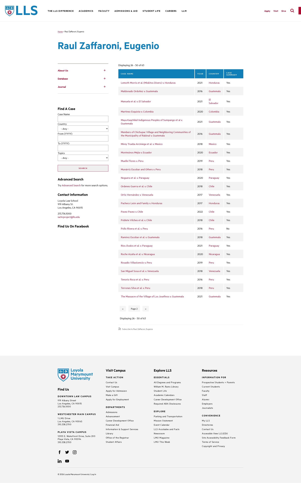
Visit (275, 10)
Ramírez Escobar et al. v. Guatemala (140, 237)
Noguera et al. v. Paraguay (135, 177)
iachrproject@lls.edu (69, 217)
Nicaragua (214, 254)
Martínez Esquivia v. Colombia (137, 111)
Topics (61, 153)
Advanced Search (71, 185)
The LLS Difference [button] (61, 10)
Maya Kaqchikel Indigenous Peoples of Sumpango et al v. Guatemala (151, 121)
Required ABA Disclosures (167, 403)
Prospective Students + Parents (218, 382)
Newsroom (159, 433)
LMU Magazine (161, 437)
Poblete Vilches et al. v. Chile (136, 220)
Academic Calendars (164, 394)
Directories (207, 424)
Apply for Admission (116, 390)
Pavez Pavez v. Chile (132, 211)
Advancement (113, 416)
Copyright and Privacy (213, 445)
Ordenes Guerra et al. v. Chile (136, 186)
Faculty (205, 390)
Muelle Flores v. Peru (132, 160)
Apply (267, 10)
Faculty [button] (104, 10)
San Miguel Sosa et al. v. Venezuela (140, 271)
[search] (292, 10)
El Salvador (213, 101)
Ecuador (213, 152)
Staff (204, 394)
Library (109, 433)
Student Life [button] (151, 10)
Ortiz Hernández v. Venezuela (137, 194)
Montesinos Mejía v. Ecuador (136, 152)
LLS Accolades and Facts (167, 429)
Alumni (205, 399)
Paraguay (214, 177)
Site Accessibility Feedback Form (218, 437)
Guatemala (215, 91)
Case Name (64, 114)
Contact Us (111, 382)
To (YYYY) (63, 143)
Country (62, 123)
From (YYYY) (65, 133)
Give (283, 10)
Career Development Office (120, 420)
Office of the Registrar (117, 437)
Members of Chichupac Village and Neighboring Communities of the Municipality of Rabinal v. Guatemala (156, 133)
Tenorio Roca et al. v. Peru (135, 279)
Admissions (111, 411)
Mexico (213, 144)
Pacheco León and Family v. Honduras (141, 203)
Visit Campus (112, 386)
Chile (211, 186)
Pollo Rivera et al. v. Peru (134, 228)
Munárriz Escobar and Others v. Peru (141, 169)
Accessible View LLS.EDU (215, 433)
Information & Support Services (122, 429)
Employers (207, 403)
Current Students (211, 386)
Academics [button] (86, 10)
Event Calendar (161, 424)
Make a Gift (112, 394)
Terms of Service (210, 441)
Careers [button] (171, 10)
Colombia (214, 111)
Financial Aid (112, 424)
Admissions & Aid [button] (126, 10)
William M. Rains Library (166, 386)
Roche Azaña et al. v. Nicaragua (138, 254)
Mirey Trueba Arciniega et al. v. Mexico (142, 144)
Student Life (160, 390)
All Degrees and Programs (167, 382)
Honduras (214, 82)
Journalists (207, 407)
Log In (93, 474)
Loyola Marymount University (75, 474)
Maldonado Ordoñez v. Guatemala (139, 91)
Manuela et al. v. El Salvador (136, 101)
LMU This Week (162, 441)
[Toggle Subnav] (104, 70)
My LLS (206, 420)
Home (60, 31)
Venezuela (214, 194)
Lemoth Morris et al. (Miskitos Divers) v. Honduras (148, 82)
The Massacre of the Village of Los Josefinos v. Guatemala (152, 296)
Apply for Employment (117, 399)
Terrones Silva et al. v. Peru (135, 288)
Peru (211, 160)
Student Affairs (114, 441)
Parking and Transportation (168, 416)
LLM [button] (184, 10)
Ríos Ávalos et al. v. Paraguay (137, 245)
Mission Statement (163, 420)
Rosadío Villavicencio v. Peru (136, 262)
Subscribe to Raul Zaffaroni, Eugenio (137, 329)
